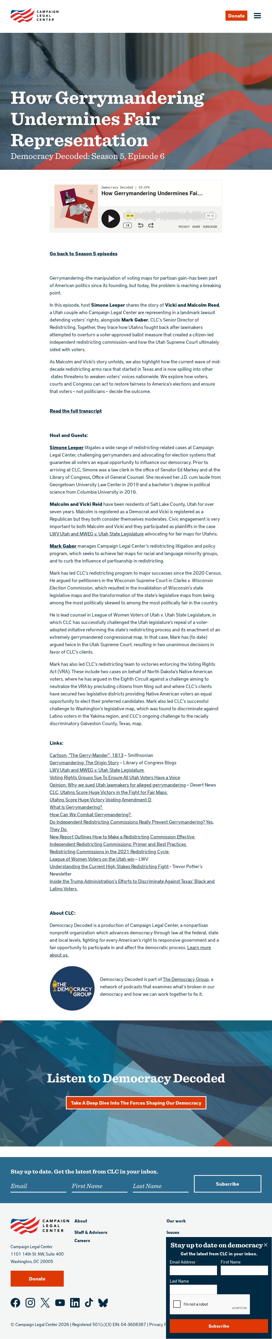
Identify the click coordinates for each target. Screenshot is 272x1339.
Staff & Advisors (90, 1232)
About (80, 1221)
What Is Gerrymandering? (76, 807)
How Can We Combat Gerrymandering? (91, 814)
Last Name (179, 1281)
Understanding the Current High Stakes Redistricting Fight (109, 866)
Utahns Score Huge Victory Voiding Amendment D (101, 799)
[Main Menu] (256, 16)
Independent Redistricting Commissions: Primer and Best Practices (118, 844)
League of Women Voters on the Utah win (92, 859)
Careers (82, 1240)
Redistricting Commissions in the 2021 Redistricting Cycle (110, 851)
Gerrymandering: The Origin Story (84, 762)
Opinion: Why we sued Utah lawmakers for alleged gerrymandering (118, 785)
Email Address (182, 1262)
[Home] (34, 15)
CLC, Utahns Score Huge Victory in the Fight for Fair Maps (109, 792)
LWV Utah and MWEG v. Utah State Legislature (97, 533)
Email (19, 1185)
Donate (236, 15)
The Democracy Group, (186, 979)
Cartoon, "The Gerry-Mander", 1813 (87, 755)
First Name (231, 1262)
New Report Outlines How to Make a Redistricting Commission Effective (123, 836)
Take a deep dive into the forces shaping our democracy (136, 1102)
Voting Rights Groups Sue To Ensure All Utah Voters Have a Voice (115, 777)
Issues (173, 1232)
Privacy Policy (162, 1324)
